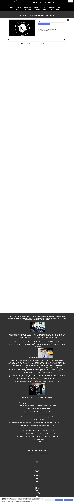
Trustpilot (10, 314)
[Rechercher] (68, 20)
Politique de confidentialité (28, 501)
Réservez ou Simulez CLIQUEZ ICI (44, 24)
